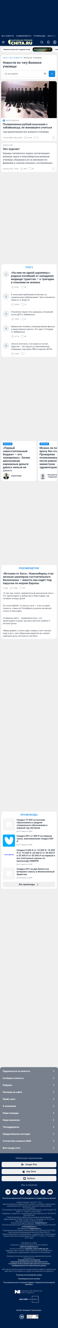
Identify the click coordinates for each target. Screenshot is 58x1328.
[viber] (29, 1192)
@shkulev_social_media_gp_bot (36, 1249)
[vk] (15, 1192)
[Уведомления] (48, 42)
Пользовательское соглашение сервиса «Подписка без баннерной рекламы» (29, 1283)
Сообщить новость (13, 1078)
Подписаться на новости (16, 1071)
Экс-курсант (11, 149)
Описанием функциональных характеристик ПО (29, 1262)
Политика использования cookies (29, 1275)
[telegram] (8, 1192)
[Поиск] (42, 42)
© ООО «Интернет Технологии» (29, 1310)
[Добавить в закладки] (53, 137)
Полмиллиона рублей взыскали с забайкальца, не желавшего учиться (27, 126)
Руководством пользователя (29, 1260)
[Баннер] (42, 49)
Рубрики (7, 1085)
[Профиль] (55, 42)
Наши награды (11, 1113)
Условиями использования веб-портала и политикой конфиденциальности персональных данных (29, 1265)
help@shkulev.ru (35, 1229)
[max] (36, 1192)
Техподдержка (11, 1127)
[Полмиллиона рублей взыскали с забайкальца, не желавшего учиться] (29, 99)
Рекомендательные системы (29, 1279)
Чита (5, 58)
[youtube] (50, 1192)
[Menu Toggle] (3, 42)
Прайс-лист (9, 1099)
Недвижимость (24, 36)
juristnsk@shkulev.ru (29, 1227)
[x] (43, 1192)
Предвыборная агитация (16, 1134)
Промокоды (39, 36)
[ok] (22, 1192)
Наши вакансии (11, 1120)
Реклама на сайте (12, 1092)
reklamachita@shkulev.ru (29, 1247)
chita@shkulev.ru (41, 1223)
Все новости (8, 36)
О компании (9, 1106)
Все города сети (11, 1148)
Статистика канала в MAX (17, 1141)
